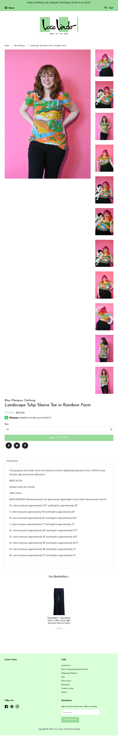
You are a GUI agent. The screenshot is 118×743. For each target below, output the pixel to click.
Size (7, 424)
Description (12, 461)
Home (7, 46)
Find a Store (66, 680)
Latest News (11, 660)
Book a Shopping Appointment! (74, 669)
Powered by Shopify (72, 729)
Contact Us (65, 665)
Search (64, 692)
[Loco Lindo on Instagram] (17, 707)
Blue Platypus (19, 46)
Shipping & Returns (69, 673)
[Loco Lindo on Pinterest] (12, 707)
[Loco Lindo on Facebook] (6, 707)
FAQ (63, 677)
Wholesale (65, 684)
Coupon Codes (67, 688)
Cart (110, 8)
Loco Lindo (58, 729)
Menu (11, 7)
